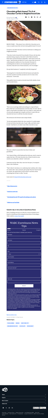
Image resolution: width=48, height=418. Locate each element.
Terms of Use (37, 412)
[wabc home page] (4, 390)
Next (24, 285)
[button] (2, 2)
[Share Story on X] (29, 17)
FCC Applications (20, 413)
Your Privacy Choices (11, 412)
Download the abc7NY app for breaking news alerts (21, 197)
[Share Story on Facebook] (26, 17)
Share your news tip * (12, 267)
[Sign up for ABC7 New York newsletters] (12, 408)
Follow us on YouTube (13, 202)
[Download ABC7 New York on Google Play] (42, 408)
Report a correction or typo (11, 314)
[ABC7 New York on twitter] (6, 408)
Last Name (9, 240)
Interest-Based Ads (5, 413)
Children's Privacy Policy (20, 412)
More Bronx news (12, 186)
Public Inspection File (12, 413)
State (8, 251)
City (8, 245)
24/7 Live (24, 2)
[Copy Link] (40, 17)
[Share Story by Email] (37, 17)
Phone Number (10, 256)
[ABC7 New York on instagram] (9, 408)
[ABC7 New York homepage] (12, 2)
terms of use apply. (19, 216)
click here (15, 308)
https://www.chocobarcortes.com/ (22, 177)
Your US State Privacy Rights (29, 412)
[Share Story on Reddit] (32, 17)
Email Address (10, 262)
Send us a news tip (12, 191)
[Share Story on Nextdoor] (35, 17)
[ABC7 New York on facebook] (3, 408)
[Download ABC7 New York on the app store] (36, 408)
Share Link (9, 278)
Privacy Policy (4, 412)
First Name (9, 234)
